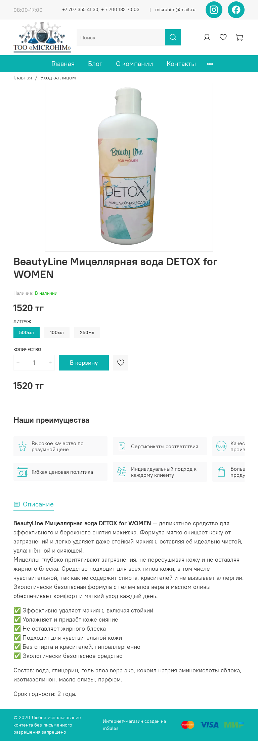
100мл (57, 332)
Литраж (22, 321)
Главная (63, 63)
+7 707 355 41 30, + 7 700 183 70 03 (100, 9)
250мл (87, 332)
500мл (26, 332)
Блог (95, 63)
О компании (134, 63)
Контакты (181, 63)
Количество (27, 349)
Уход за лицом (58, 77)
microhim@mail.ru (175, 9)
